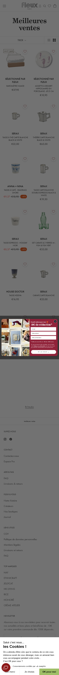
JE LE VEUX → (43, 352)
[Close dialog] (55, 321)
